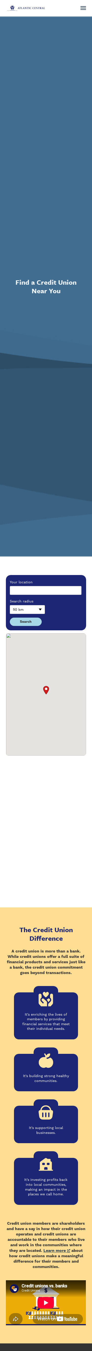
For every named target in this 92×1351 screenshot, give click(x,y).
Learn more (54, 1250)
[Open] (83, 8)
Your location (21, 582)
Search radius (21, 601)
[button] (46, 690)
